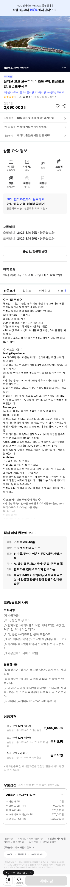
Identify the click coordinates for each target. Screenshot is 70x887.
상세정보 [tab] (44, 290)
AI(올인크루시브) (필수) (21, 795)
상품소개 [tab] (9, 290)
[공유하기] (64, 106)
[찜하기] (57, 106)
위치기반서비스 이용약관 (30, 838)
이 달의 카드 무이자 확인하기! (33, 126)
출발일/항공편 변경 (35, 251)
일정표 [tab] (27, 290)
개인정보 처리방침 (56, 838)
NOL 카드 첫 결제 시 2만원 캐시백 (35, 117)
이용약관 (8, 838)
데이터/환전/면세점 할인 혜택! (33, 135)
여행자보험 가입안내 (14, 842)
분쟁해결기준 (49, 842)
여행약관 (33, 842)
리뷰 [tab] (62, 290)
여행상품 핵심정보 (44, 96)
